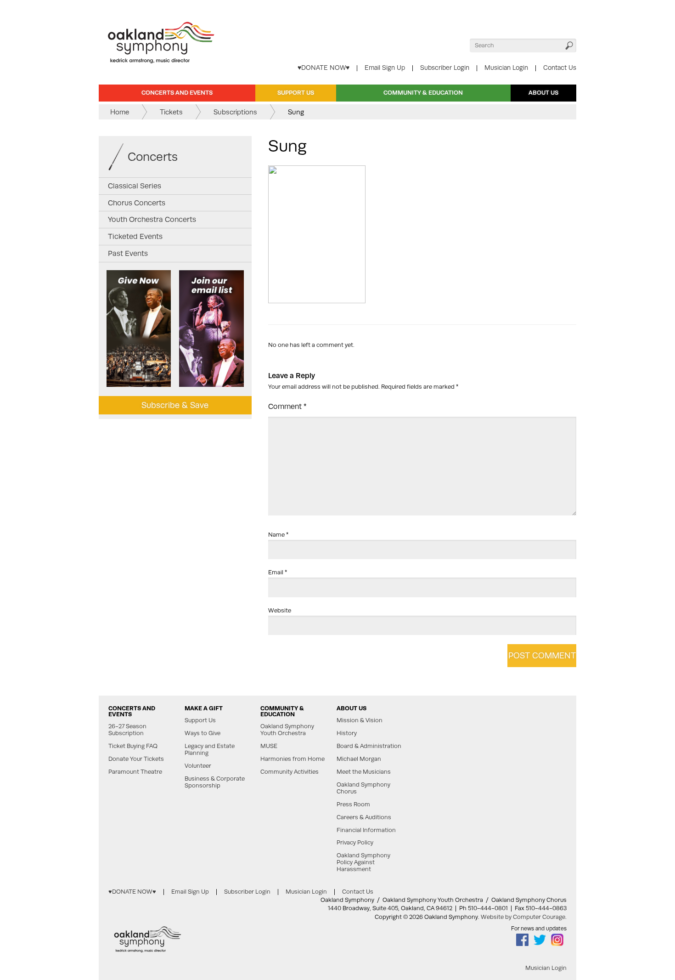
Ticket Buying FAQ (133, 746)
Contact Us (559, 67)
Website (279, 610)
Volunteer (198, 766)
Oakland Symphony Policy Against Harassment (363, 862)
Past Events (128, 253)
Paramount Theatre (135, 772)
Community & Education (423, 92)
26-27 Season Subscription (127, 729)
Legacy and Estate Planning (210, 749)
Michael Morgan (359, 759)
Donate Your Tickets (136, 759)
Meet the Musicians (364, 772)
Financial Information (366, 830)
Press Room (353, 804)
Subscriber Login (444, 67)
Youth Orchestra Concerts (152, 219)
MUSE (268, 746)
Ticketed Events (135, 236)
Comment (287, 406)
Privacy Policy (355, 842)
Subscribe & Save (174, 405)
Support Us (295, 92)
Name (278, 534)
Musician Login (506, 67)
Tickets (171, 112)
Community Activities (289, 772)
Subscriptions (235, 112)
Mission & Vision (359, 720)
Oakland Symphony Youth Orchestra (287, 729)
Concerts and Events (177, 92)
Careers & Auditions (364, 817)
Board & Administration (369, 746)
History (347, 733)
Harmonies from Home (292, 759)
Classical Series (134, 185)
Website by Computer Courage (523, 916)
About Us (543, 92)
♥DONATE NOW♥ (323, 67)
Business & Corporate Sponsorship (215, 782)
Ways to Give (202, 733)
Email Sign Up (385, 67)
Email (277, 572)
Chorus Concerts (136, 202)
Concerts (153, 156)
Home (119, 112)
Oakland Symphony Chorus (363, 788)
